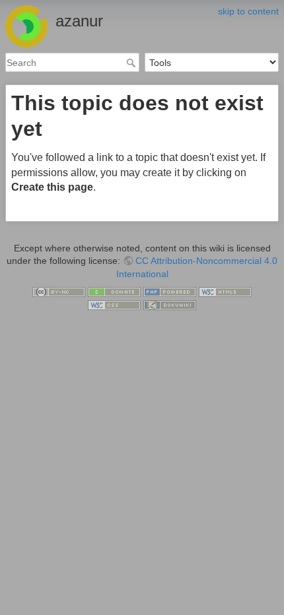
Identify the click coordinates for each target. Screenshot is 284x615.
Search (132, 62)
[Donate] (114, 291)
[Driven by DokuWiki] (169, 304)
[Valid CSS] (114, 304)
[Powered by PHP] (169, 291)
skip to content (248, 11)
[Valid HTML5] (225, 291)
